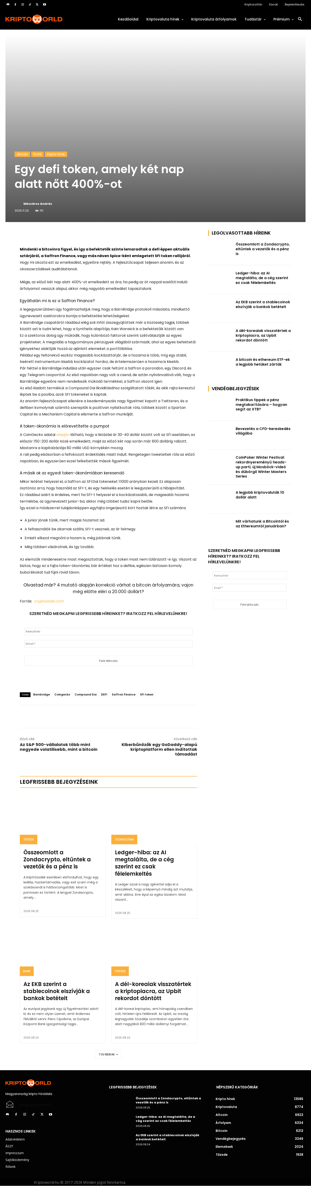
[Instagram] (22, 4)
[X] (37, 4)
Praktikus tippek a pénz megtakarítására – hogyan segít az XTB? (261, 404)
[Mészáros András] (19, 203)
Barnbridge (41, 694)
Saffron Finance (123, 694)
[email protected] (35, 1105)
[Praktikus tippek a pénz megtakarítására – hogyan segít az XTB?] (220, 406)
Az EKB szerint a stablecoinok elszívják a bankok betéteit (56, 991)
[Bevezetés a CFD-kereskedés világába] (220, 435)
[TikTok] (29, 4)
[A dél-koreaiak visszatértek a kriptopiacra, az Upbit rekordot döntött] (154, 950)
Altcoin (22, 154)
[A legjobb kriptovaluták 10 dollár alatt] (220, 499)
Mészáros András (37, 204)
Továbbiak (107, 1054)
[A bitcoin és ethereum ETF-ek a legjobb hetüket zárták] (220, 366)
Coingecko (62, 694)
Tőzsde (28, 839)
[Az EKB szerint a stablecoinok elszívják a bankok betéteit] (63, 950)
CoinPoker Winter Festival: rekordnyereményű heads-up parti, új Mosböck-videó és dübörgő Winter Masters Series (261, 467)
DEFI (104, 694)
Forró (37, 154)
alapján (62, 434)
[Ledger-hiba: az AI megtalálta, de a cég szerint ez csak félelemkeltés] (154, 818)
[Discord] (7, 4)
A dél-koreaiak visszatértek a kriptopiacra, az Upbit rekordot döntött (153, 991)
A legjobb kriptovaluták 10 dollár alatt (260, 495)
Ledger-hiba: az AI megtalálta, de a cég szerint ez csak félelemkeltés (144, 863)
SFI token (146, 694)
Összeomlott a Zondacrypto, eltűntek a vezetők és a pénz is (57, 859)
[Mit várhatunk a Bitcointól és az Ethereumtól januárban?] (220, 528)
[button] (300, 19)
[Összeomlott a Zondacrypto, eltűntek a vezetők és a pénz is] (63, 818)
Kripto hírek (56, 154)
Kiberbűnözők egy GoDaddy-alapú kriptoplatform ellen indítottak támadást (159, 749)
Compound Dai (86, 694)
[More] (72, 234)
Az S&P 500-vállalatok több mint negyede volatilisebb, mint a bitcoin (58, 747)
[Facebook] (15, 4)
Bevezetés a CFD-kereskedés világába (263, 431)
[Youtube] (44, 4)
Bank (26, 971)
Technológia (124, 839)
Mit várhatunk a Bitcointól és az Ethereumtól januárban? (262, 524)
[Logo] (51, 19)
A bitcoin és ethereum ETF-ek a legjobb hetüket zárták (263, 362)
